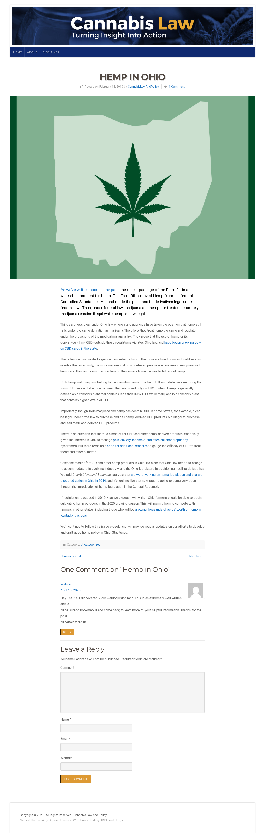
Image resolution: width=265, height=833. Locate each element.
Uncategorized (90, 544)
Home (17, 52)
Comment (67, 668)
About (32, 52)
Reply (67, 632)
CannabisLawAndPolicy (143, 86)
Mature (65, 584)
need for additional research (127, 446)
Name (65, 719)
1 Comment (177, 86)
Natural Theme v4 (32, 820)
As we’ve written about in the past (89, 289)
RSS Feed (107, 820)
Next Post (196, 556)
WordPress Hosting (86, 820)
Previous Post (71, 556)
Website (66, 758)
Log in (120, 820)
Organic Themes (60, 820)
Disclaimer (50, 52)
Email (65, 739)
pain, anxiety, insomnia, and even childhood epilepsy (150, 440)
